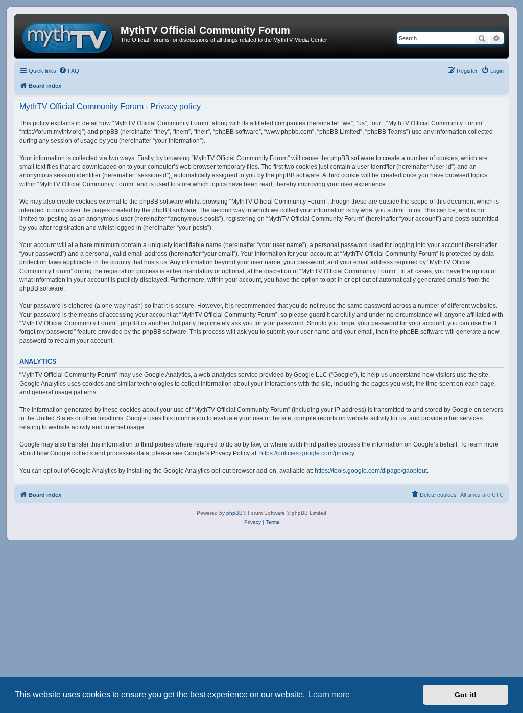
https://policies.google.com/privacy (306, 453)
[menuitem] (69, 70)
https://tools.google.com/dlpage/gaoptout (371, 470)
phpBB (234, 513)
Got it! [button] (466, 694)
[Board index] (69, 36)
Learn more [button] (329, 694)
